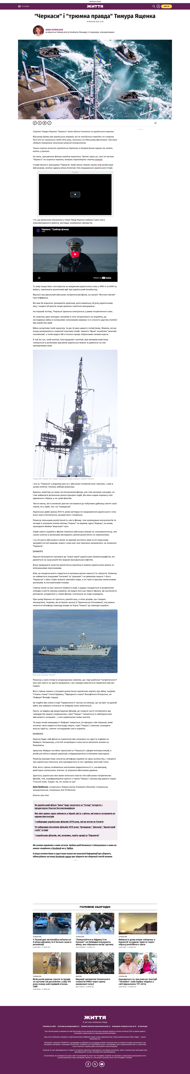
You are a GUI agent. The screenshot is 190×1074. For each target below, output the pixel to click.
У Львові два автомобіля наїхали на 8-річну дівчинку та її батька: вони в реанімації (52, 942)
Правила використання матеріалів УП (95, 1026)
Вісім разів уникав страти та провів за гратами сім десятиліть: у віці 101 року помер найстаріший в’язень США (52, 983)
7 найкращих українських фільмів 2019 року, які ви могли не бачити (69, 821)
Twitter (70, 848)
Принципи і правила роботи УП (124, 1026)
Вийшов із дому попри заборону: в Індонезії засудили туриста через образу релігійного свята (137, 942)
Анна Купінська (54, 29)
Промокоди (142, 1026)
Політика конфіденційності (68, 1026)
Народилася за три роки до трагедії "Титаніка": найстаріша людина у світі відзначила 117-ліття (138, 981)
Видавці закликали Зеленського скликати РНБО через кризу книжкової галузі (93, 981)
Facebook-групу (63, 856)
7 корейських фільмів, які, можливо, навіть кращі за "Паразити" (67, 835)
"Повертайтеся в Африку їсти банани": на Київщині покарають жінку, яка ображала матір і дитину (94, 942)
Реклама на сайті (49, 1026)
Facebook (56, 848)
